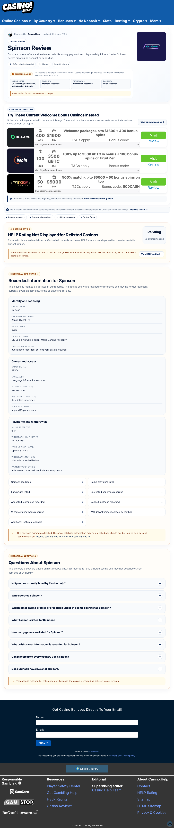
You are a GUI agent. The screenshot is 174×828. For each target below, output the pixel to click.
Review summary (16, 217)
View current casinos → (152, 122)
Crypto (140, 21)
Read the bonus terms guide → (98, 198)
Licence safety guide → (48, 536)
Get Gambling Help (62, 793)
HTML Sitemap (149, 806)
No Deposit (89, 21)
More (155, 21)
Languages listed (20, 492)
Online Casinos (16, 21)
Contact (143, 786)
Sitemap (143, 799)
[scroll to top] (169, 823)
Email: (40, 729)
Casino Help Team (106, 790)
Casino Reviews (59, 806)
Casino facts (89, 217)
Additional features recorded (26, 522)
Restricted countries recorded (107, 492)
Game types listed (21, 482)
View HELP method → (151, 254)
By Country (44, 21)
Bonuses (67, 21)
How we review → (139, 209)
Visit (153, 135)
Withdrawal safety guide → (76, 536)
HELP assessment (67, 217)
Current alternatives (41, 217)
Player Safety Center (63, 786)
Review (153, 141)
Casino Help (34, 34)
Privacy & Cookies (151, 813)
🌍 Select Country (87, 768)
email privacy (94, 751)
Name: (40, 717)
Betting (122, 21)
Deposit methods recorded (105, 502)
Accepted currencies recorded (28, 502)
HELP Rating (57, 799)
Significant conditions (48, 144)
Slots (107, 21)
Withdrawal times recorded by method (111, 512)
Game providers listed (102, 482)
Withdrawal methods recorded (27, 512)
